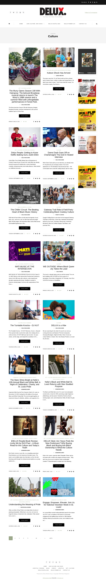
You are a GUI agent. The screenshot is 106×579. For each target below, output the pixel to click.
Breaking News (57, 377)
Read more (24, 115)
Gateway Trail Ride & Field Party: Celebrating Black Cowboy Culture (59, 211)
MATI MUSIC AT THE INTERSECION (24, 267)
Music (48, 568)
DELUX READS (20, 438)
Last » (51, 538)
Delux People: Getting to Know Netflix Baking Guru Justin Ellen (25, 153)
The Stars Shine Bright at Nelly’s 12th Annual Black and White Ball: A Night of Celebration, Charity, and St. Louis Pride (24, 383)
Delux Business (60, 438)
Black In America (22, 207)
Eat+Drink (68, 70)
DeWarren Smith (25, 389)
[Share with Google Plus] (38, 121)
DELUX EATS (54, 70)
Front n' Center (59, 214)
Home (21, 23)
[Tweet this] (36, 121)
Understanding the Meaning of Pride (24, 504)
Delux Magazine (25, 104)
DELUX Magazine (25, 157)
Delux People (61, 70)
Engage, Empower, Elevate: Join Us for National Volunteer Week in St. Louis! (58, 504)
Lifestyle (27, 501)
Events (34, 377)
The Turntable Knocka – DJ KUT (24, 325)
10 (36, 538)
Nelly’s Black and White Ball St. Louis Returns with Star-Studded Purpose (58, 384)
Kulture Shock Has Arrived (58, 73)
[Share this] (34, 121)
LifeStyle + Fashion (38, 568)
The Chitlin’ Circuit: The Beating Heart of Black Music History (25, 211)
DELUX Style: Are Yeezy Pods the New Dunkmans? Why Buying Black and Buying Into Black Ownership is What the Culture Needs (59, 445)
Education (22, 501)
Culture (28, 88)
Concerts (26, 264)
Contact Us (83, 23)
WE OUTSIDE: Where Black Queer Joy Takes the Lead (58, 267)
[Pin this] (40, 121)
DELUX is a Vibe (58, 325)
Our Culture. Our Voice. (35, 23)
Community (16, 377)
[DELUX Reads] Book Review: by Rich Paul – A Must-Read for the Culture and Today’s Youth (24, 444)
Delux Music (59, 271)
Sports (35, 438)
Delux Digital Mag (54, 23)
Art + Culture (22, 88)
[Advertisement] (53, 553)
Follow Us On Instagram (91, 12)
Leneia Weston (60, 75)
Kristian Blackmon (26, 507)
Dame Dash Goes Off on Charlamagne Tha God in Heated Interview (58, 154)
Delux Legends (27, 322)
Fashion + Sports (28, 438)
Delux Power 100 (69, 23)
